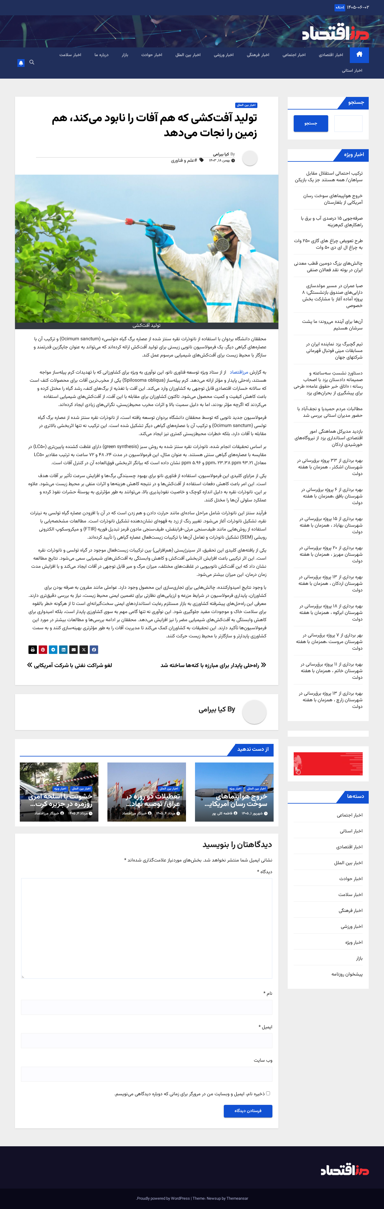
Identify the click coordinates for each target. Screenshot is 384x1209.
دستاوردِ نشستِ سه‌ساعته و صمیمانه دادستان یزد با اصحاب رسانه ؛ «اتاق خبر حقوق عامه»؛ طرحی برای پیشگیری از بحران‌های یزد (328, 383)
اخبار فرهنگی (258, 55)
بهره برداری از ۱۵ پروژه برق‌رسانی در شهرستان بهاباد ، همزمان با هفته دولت (331, 525)
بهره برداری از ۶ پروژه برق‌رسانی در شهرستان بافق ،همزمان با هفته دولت (332, 496)
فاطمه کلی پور (222, 813)
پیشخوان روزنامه (347, 974)
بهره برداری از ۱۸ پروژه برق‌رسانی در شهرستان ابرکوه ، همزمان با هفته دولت (331, 613)
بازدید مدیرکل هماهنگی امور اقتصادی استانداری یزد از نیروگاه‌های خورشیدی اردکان (329, 438)
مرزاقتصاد (238, 372)
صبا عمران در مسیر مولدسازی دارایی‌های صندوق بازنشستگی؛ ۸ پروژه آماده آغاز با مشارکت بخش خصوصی (332, 296)
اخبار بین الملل (188, 55)
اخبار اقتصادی (331, 55)
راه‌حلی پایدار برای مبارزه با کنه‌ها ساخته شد (210, 665)
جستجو (356, 102)
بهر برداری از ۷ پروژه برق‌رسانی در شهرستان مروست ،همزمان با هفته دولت (329, 642)
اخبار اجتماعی (294, 55)
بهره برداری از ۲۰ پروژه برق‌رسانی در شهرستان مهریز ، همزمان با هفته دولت (331, 554)
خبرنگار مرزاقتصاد (134, 813)
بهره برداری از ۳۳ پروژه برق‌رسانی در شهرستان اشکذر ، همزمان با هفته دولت (330, 467)
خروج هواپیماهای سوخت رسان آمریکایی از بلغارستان (333, 199)
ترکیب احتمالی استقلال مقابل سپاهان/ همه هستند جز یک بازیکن (329, 177)
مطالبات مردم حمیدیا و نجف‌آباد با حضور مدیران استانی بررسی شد (330, 412)
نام (267, 994)
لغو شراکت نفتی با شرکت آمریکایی (72, 665)
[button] (31, 63)
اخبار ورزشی (224, 55)
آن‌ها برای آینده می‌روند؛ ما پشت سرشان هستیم (332, 325)
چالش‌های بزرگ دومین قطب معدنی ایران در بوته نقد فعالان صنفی (328, 267)
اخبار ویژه (354, 943)
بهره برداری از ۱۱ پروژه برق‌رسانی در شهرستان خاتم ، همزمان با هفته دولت (332, 671)
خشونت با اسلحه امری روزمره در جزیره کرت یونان (60, 804)
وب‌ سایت (263, 1060)
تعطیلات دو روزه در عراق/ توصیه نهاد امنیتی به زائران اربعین (148, 804)
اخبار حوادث (151, 55)
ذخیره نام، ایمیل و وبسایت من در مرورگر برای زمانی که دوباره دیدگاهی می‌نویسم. (189, 1094)
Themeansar (237, 1199)
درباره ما (101, 55)
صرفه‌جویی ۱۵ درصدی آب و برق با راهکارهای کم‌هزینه (332, 222)
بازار (125, 55)
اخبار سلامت (70, 55)
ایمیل (265, 1027)
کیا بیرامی (221, 154)
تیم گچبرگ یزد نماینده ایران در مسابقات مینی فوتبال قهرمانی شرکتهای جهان (334, 351)
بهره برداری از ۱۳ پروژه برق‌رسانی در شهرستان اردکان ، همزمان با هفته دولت (330, 583)
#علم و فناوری (184, 161)
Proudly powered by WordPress (164, 1199)
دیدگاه (264, 872)
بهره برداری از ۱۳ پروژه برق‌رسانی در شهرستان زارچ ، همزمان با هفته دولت (331, 700)
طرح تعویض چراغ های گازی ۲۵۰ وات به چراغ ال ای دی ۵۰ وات (328, 244)
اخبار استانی (352, 71)
